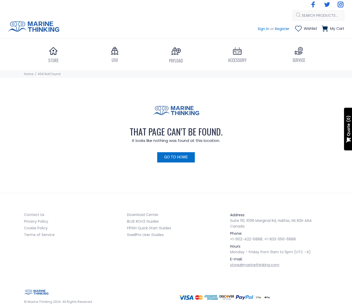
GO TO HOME (176, 157)
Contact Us (34, 214)
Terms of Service (39, 234)
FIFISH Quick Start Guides (149, 228)
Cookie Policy (36, 228)
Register (282, 28)
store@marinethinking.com (254, 264)
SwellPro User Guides (145, 234)
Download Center (142, 214)
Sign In (263, 28)
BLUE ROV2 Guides (143, 221)
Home (28, 74)
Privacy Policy (36, 221)
